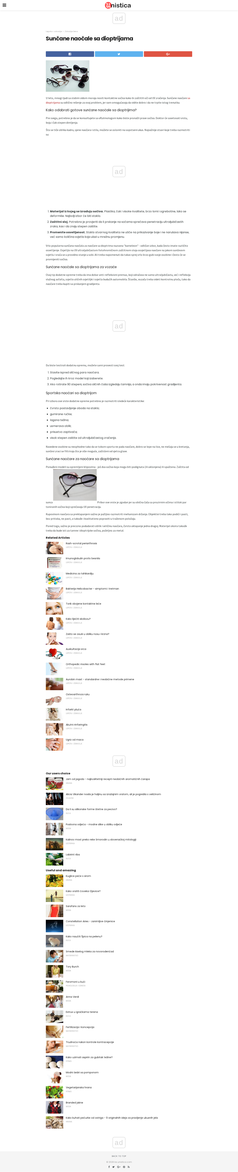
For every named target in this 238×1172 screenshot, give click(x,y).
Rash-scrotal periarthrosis (81, 543)
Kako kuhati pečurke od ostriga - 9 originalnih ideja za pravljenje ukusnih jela (112, 1118)
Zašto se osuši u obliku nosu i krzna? (87, 634)
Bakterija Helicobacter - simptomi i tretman (92, 588)
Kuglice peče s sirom (78, 876)
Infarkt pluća (73, 709)
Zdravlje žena (71, 31)
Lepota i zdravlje (54, 31)
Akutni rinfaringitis (76, 724)
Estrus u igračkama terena (82, 1012)
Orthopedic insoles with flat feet (85, 664)
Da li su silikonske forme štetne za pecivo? (91, 809)
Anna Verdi (72, 997)
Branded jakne (74, 1102)
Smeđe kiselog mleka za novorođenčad (90, 951)
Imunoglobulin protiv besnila (83, 558)
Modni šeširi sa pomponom (82, 1072)
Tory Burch (72, 966)
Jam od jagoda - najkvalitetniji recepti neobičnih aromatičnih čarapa (108, 779)
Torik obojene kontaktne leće (83, 603)
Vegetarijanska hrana (79, 1087)
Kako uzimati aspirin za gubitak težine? (89, 1057)
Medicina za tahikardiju (80, 573)
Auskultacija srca (76, 649)
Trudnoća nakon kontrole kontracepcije (90, 1042)
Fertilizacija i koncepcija (80, 1027)
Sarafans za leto (76, 906)
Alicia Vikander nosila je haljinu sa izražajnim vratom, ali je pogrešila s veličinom (113, 794)
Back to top (119, 1156)
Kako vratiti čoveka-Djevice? (83, 891)
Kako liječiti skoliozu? (78, 619)
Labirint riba (73, 854)
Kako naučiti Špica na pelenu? (84, 936)
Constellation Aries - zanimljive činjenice (90, 921)
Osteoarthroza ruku (78, 694)
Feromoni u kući (75, 982)
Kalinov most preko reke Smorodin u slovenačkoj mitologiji (101, 839)
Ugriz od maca (74, 739)
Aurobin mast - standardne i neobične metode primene (100, 679)
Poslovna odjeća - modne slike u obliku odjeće (94, 824)
